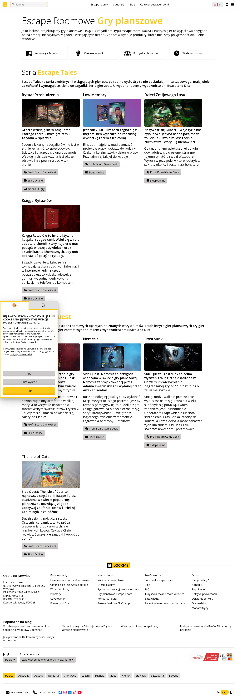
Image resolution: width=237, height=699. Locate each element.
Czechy (86, 675)
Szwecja (173, 675)
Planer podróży (59, 603)
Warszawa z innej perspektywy (139, 626)
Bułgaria (53, 675)
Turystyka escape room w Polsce (164, 594)
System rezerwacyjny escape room (118, 589)
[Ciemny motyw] (231, 692)
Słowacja (141, 675)
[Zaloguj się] (227, 4)
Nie (29, 373)
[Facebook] (60, 692)
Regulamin (198, 589)
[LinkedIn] (69, 692)
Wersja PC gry (35, 189)
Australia (23, 675)
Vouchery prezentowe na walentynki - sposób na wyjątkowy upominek (26, 628)
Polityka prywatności (204, 594)
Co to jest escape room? (154, 4)
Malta (112, 675)
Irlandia (99, 675)
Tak (29, 391)
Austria (38, 675)
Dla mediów (199, 603)
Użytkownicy (57, 598)
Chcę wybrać (29, 382)
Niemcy (126, 675)
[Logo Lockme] (5, 4)
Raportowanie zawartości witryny (165, 603)
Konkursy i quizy (107, 598)
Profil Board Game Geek (41, 172)
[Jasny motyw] (218, 692)
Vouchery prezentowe (111, 580)
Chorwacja (70, 675)
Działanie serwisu (202, 598)
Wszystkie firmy (59, 589)
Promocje (56, 594)
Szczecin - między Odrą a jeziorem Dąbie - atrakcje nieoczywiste (87, 628)
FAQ (147, 589)
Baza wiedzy (152, 598)
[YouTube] (79, 692)
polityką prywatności (21, 354)
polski (8, 659)
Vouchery (118, 4)
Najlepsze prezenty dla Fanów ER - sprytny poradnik (205, 628)
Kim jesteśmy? (200, 580)
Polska (9, 675)
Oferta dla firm (106, 585)
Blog (132, 4)
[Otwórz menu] (232, 4)
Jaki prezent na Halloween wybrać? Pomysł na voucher (29, 638)
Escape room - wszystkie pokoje (69, 580)
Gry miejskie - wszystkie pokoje (69, 585)
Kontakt (197, 585)
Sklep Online (35, 180)
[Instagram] (65, 692)
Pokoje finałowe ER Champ (114, 603)
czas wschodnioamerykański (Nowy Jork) (46, 659)
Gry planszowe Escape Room (115, 594)
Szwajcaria (157, 675)
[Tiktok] (74, 692)
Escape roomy (99, 4)
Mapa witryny (200, 608)
